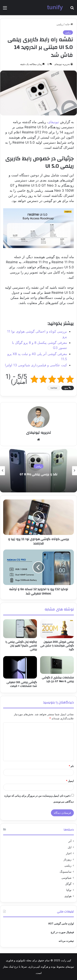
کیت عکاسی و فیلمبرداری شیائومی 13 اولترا (36, 365)
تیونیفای (53, 122)
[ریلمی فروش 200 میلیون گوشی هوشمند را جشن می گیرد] (57, 628)
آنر (69, 841)
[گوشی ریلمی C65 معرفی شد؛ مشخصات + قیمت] (20, 667)
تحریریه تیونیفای (62, 64)
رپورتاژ (67, 859)
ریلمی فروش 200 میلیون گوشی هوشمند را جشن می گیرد (57, 645)
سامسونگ (65, 871)
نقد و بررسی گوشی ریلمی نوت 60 (37, 474)
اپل (69, 847)
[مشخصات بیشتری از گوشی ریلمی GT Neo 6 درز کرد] (57, 665)
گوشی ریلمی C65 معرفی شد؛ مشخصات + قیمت (22, 684)
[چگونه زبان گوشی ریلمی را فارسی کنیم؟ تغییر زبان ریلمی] (20, 628)
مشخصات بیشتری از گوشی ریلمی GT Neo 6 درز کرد (58, 679)
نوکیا (68, 890)
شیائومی (66, 877)
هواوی (67, 896)
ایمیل (70, 780)
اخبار (68, 853)
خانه (67, 24)
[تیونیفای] (55, 7)
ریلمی (59, 24)
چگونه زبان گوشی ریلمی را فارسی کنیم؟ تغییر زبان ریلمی (21, 645)
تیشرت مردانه (66, 940)
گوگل (68, 883)
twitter (54, 388)
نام (71, 766)
